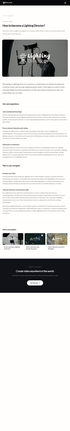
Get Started (34, 283)
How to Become (8, 15)
